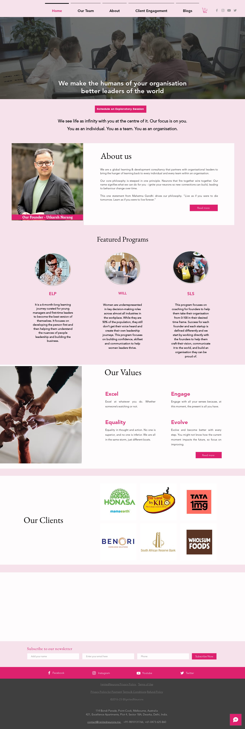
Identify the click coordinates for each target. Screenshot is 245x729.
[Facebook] (217, 10)
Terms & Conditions (134, 692)
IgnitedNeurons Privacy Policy (118, 684)
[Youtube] (229, 10)
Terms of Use (145, 684)
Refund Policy (155, 692)
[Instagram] (223, 10)
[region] (49, 174)
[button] (205, 10)
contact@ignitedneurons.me (104, 722)
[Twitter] (235, 10)
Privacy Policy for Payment (106, 692)
